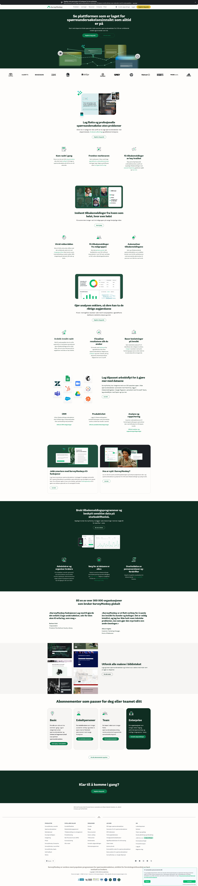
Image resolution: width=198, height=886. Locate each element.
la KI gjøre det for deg (100, 165)
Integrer (128, 349)
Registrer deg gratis (143, 7)
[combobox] (50, 861)
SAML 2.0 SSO (94, 576)
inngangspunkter (58, 252)
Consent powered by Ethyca (188, 884)
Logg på (133, 7)
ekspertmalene (70, 159)
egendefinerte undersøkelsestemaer (99, 161)
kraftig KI (64, 161)
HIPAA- (135, 577)
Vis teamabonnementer (110, 739)
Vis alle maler (107, 674)
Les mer (135, 3)
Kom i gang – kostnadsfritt (59, 743)
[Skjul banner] (195, 2)
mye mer (134, 170)
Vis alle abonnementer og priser (99, 757)
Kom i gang (99, 225)
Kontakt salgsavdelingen (124, 7)
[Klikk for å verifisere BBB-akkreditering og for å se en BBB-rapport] (80, 880)
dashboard (102, 347)
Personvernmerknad (184, 875)
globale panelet (100, 250)
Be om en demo (99, 527)
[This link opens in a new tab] (136, 860)
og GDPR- (140, 577)
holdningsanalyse (86, 481)
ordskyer (92, 353)
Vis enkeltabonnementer (84, 739)
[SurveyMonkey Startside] (55, 7)
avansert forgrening (129, 168)
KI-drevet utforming (96, 132)
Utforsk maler (107, 35)
